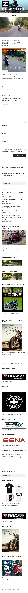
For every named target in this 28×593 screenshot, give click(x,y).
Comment (5, 104)
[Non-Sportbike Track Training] (14, 245)
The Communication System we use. (11, 445)
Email (4, 133)
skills (7, 89)
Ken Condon (17, 40)
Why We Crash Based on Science (11, 206)
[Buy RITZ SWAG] (14, 492)
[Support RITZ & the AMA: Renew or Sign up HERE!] (12, 576)
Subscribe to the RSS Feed (12, 450)
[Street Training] (12, 266)
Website (4, 141)
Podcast (7, 86)
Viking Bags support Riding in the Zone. (12, 414)
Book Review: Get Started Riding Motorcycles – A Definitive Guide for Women (11, 217)
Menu (14, 15)
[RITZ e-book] (12, 311)
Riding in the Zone (13, 9)
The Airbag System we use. (9, 429)
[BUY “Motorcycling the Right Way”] (12, 350)
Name (4, 125)
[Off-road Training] (12, 279)
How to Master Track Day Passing (11, 211)
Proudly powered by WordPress (10, 589)
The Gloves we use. (7, 381)
